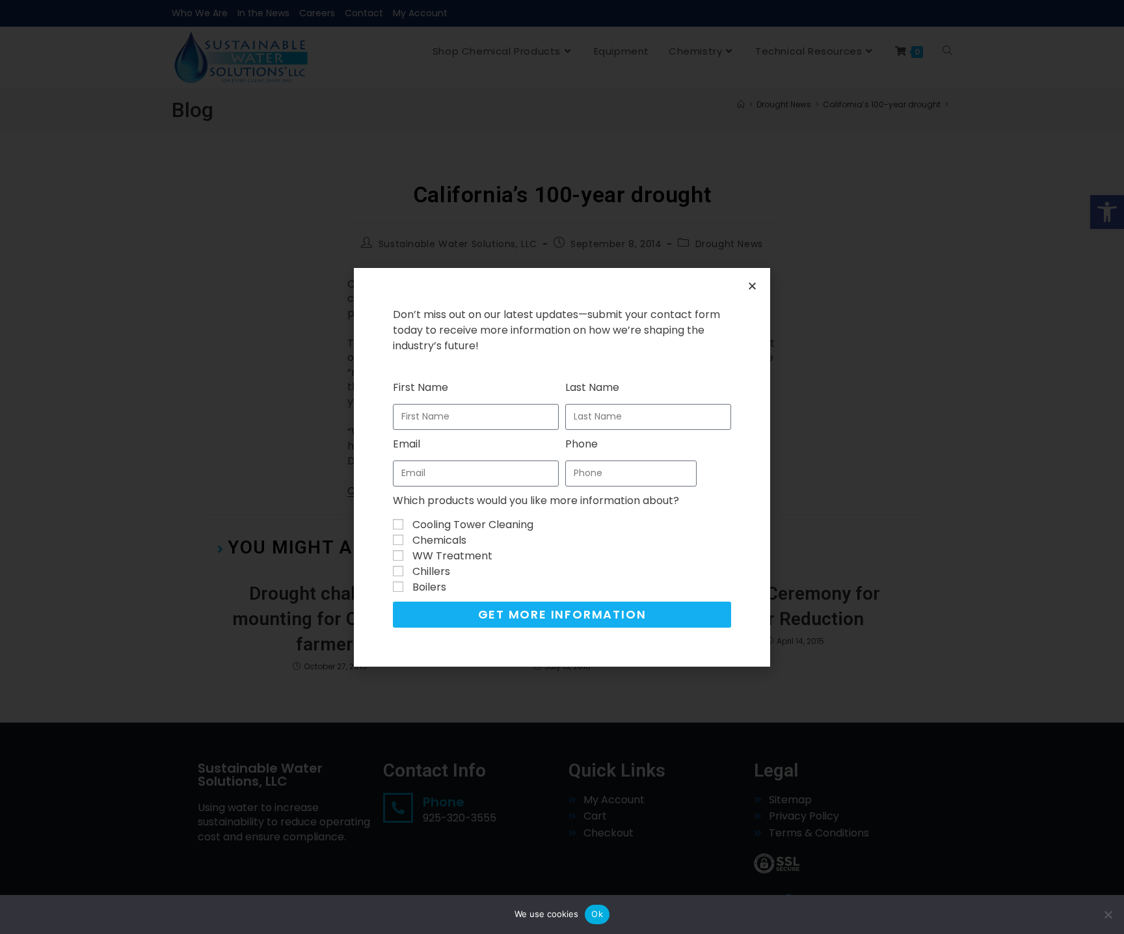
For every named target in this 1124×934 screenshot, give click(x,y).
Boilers (429, 587)
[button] (752, 286)
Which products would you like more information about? (536, 500)
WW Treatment (452, 555)
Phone (581, 443)
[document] (562, 467)
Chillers (431, 571)
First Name (420, 387)
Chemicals (439, 540)
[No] (1107, 914)
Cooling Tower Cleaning (472, 524)
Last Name (592, 387)
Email (406, 443)
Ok (597, 914)
